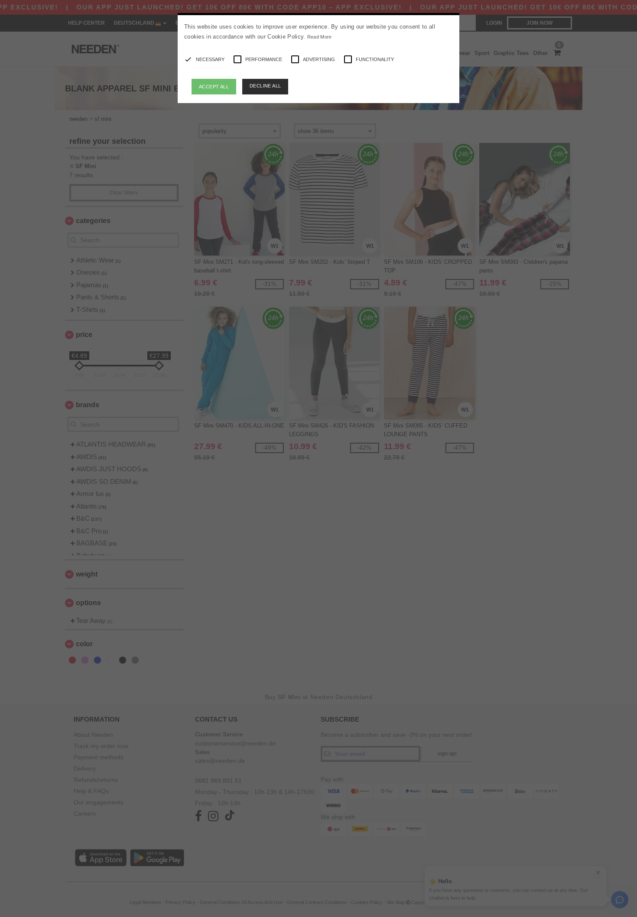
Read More (319, 36)
